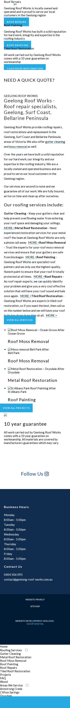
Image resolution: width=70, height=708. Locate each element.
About (4, 681)
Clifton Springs (9, 692)
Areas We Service (11, 685)
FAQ (3, 678)
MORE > (9, 228)
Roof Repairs (16, 21)
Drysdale (6, 696)
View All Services (20, 319)
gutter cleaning (55, 141)
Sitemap (35, 606)
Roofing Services (11, 650)
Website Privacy (35, 599)
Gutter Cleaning (10, 653)
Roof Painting (17, 45)
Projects (5, 674)
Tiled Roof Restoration (25, 68)
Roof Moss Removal (13, 660)
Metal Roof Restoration (15, 657)
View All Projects (16, 407)
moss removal (18, 146)
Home (4, 646)
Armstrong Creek (11, 689)
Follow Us (33, 474)
